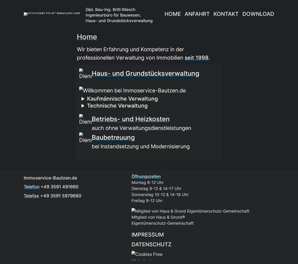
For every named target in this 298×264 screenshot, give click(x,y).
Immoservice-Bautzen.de (50, 178)
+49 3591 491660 (59, 187)
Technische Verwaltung (117, 105)
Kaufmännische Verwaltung (122, 98)
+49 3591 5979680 (60, 196)
